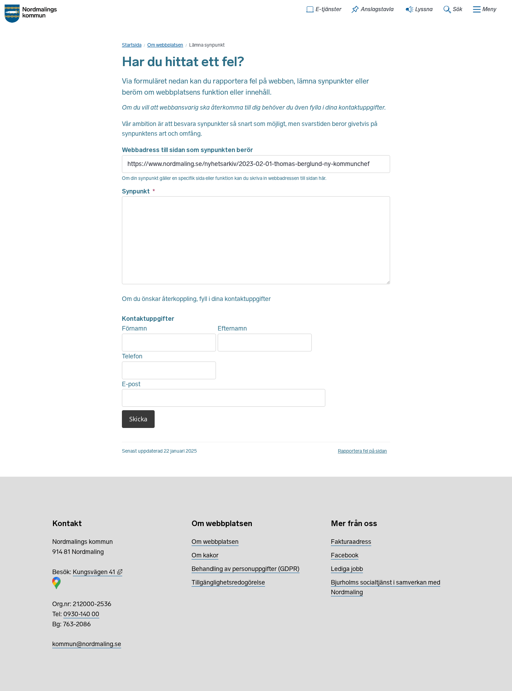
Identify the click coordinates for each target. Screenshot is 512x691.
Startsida (131, 45)
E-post (131, 384)
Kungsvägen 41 (97, 572)
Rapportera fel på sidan (362, 451)
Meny (489, 9)
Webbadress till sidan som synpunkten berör (187, 150)
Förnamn (134, 328)
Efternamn (232, 328)
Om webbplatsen (165, 45)
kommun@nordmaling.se (86, 644)
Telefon (132, 356)
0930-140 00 (81, 614)
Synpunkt (138, 191)
